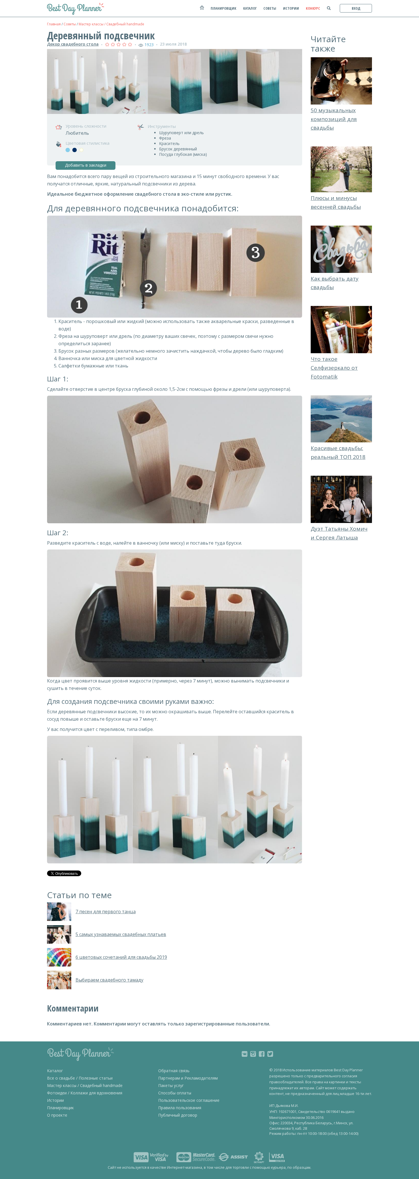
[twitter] (270, 1054)
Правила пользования (179, 1107)
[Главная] (201, 10)
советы (269, 8)
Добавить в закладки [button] (85, 165)
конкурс (313, 8)
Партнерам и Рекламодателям (188, 1078)
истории (291, 8)
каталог (250, 8)
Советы (70, 24)
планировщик (223, 8)
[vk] (244, 1054)
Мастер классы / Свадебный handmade (111, 24)
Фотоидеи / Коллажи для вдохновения (84, 1093)
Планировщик (60, 1107)
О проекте (57, 1115)
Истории (55, 1100)
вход (356, 8)
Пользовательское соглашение (188, 1100)
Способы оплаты (174, 1093)
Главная (54, 24)
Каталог (55, 1070)
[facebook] (262, 1054)
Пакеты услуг (171, 1085)
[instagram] (253, 1054)
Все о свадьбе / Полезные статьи (80, 1078)
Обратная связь (174, 1070)
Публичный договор (177, 1115)
